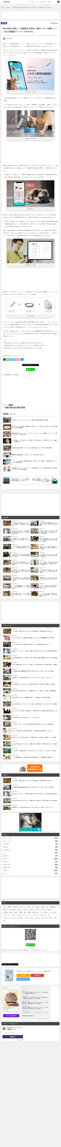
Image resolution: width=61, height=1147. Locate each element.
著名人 (29, 906)
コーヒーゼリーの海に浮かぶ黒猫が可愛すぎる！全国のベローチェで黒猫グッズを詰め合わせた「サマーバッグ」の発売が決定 (34, 462)
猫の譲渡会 (30, 847)
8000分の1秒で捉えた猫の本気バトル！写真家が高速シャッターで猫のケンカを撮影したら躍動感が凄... (34, 690)
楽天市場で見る (37, 975)
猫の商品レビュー (30, 861)
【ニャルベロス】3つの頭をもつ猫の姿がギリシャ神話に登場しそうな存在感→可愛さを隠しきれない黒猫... (34, 711)
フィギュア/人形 (52, 912)
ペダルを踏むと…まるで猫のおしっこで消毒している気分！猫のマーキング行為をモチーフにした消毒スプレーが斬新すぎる (34, 441)
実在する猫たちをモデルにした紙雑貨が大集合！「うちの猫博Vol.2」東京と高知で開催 (31, 697)
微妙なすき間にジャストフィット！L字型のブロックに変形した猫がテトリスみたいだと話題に (21, 594)
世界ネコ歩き (35, 912)
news (55, 917)
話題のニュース (22, 906)
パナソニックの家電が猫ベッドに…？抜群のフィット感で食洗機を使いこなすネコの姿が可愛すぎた (21, 587)
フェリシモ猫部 (43, 912)
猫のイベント (30, 873)
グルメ (48, 915)
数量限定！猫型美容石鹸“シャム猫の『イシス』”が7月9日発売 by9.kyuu (28, 454)
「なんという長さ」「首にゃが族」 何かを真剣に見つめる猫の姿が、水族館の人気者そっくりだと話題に (48, 563)
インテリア (20, 917)
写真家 (20, 912)
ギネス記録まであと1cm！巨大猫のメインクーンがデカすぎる (25, 717)
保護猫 (29, 912)
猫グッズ (26, 909)
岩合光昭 (5, 912)
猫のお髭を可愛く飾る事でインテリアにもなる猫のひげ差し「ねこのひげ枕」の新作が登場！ (32, 447)
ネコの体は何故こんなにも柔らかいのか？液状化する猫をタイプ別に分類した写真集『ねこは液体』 (33, 684)
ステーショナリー (21, 915)
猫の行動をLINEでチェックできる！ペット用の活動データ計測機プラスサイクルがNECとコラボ (23, 342)
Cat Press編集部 (8, 38)
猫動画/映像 (52, 906)
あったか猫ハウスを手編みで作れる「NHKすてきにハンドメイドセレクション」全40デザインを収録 (34, 750)
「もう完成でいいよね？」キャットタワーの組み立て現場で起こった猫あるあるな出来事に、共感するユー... (48, 555)
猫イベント (44, 909)
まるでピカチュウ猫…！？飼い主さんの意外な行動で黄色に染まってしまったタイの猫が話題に (32, 724)
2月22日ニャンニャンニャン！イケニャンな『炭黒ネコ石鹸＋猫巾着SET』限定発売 (30, 420)
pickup (7, 407)
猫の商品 (4, 23)
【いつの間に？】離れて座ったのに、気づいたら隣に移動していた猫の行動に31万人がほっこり (21, 524)
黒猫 (5, 906)
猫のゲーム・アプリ (30, 841)
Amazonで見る (23, 975)
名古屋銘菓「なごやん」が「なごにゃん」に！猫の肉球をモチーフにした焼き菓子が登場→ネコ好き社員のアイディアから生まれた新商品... (34, 468)
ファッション (6, 915)
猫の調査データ (30, 855)
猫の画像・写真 (30, 864)
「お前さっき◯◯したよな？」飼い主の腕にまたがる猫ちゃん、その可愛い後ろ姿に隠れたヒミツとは (21, 555)
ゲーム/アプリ (42, 915)
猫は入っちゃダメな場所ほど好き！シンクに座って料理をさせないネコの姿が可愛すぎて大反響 (21, 563)
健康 (14, 407)
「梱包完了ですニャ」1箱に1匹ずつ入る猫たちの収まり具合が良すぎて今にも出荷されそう (48, 579)
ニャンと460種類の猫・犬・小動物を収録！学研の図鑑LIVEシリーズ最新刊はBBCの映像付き (32, 757)
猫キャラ (32, 909)
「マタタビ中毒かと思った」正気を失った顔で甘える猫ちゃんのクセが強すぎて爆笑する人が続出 (21, 579)
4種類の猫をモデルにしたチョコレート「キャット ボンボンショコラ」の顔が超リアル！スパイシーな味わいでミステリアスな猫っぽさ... (34, 434)
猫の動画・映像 (30, 867)
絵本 (34, 906)
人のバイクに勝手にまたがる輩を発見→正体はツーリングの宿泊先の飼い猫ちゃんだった (21, 547)
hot (4, 920)
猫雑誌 (37, 906)
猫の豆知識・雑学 (30, 850)
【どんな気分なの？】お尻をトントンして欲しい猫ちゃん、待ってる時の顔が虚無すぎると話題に (48, 571)
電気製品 (22, 407)
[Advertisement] (29, 14)
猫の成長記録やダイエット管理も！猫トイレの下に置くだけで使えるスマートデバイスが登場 (22, 347)
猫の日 (49, 909)
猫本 (47, 906)
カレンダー (13, 917)
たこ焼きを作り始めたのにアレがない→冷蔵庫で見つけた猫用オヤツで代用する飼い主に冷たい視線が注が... (48, 532)
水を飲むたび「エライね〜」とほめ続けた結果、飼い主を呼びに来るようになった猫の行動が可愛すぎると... (21, 532)
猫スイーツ (19, 909)
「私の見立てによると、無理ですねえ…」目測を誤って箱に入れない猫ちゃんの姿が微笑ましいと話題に (21, 571)
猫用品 (18, 407)
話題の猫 (15, 906)
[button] (55, 2)
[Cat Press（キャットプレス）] (6, 2)
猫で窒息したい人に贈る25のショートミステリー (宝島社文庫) (33, 971)
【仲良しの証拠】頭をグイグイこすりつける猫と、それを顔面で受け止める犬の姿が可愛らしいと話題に (48, 540)
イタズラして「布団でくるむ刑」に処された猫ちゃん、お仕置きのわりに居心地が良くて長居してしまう (48, 587)
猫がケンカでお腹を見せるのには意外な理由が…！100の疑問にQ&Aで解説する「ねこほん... (32, 730)
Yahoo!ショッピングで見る (23, 979)
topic (11, 407)
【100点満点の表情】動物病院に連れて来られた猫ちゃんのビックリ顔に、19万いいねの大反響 (48, 524)
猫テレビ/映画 (12, 909)
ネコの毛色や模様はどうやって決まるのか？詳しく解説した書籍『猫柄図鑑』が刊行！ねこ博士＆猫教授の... (34, 658)
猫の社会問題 (30, 844)
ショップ (29, 915)
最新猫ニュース (30, 858)
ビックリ (13, 915)
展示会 (10, 912)
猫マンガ (5, 909)
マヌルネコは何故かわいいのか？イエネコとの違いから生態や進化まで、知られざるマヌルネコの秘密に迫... (34, 704)
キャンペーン (6, 917)
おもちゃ (32, 917)
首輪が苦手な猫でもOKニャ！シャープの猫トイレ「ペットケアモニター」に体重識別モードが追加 (24, 345)
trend (42, 917)
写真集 (15, 912)
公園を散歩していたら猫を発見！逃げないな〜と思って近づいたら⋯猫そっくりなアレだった (21, 540)
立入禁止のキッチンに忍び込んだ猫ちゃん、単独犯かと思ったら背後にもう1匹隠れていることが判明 (48, 547)
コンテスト (35, 915)
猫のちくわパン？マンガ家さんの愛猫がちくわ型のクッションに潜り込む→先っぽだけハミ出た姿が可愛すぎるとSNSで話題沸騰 (34, 427)
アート (26, 917)
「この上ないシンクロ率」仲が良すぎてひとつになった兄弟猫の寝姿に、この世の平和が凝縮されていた (48, 594)
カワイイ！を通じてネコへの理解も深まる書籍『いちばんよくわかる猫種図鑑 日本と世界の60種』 (33, 637)
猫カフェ (30, 853)
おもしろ (37, 917)
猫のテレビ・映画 (30, 838)
